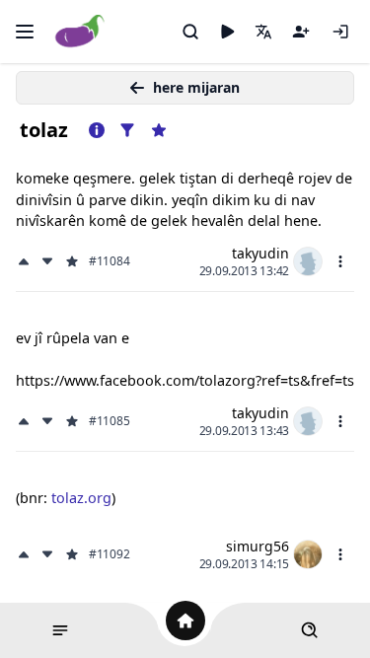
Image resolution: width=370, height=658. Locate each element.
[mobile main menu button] (24, 31)
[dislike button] (47, 261)
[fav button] (72, 261)
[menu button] (340, 261)
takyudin (260, 253)
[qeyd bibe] (301, 31)
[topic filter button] (127, 130)
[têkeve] (340, 31)
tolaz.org (81, 497)
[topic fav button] (159, 130)
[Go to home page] (80, 32)
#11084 (109, 261)
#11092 (109, 554)
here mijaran (196, 87)
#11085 (109, 421)
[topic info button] (97, 130)
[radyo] (227, 31)
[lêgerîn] (190, 31)
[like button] (26, 261)
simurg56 (257, 546)
